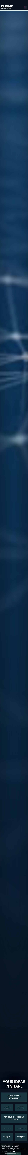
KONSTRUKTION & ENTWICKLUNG (14, 1097)
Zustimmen (23, 1149)
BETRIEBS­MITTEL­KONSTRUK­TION (21, 1107)
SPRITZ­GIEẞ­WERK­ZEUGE (7, 1137)
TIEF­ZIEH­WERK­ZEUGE (21, 1128)
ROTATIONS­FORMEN (7, 1128)
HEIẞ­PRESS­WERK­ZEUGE (21, 1137)
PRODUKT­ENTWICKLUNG (7, 1107)
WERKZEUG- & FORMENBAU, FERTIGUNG (14, 1118)
